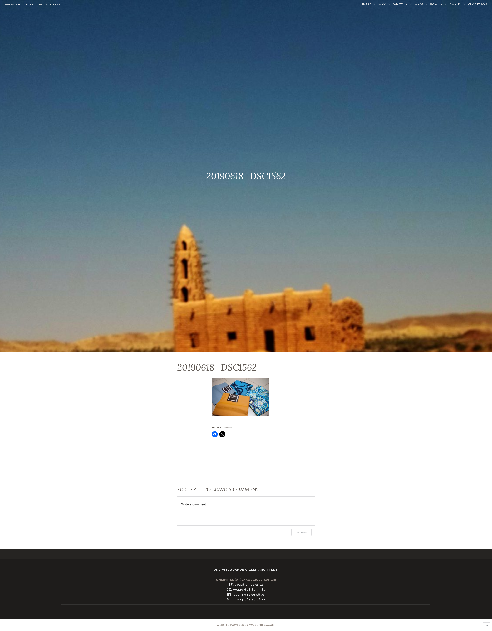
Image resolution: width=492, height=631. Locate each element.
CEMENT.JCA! (477, 4)
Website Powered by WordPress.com (246, 624)
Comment (301, 532)
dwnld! (455, 4)
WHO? (419, 4)
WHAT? (398, 4)
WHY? (383, 4)
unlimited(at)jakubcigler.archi (246, 580)
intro (367, 4)
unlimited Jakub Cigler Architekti (33, 4)
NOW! (434, 4)
